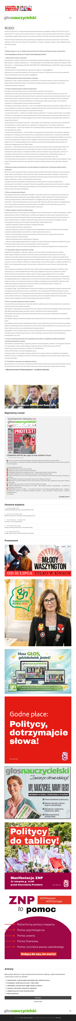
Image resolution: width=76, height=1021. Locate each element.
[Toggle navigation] (70, 1011)
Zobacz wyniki (38, 1001)
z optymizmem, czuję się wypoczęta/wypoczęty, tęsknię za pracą (28, 980)
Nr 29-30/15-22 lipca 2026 (14, 525)
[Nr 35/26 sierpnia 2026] (21, 436)
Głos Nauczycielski (26, 1018)
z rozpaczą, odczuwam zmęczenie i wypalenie (21, 988)
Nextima (58, 1018)
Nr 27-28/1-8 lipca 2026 (13, 531)
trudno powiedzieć (12, 993)
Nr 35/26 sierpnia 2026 (17, 457)
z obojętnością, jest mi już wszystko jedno (20, 991)
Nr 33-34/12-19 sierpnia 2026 (14, 514)
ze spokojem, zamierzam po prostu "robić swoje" (22, 983)
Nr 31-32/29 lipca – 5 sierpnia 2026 (16, 520)
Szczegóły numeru (64, 496)
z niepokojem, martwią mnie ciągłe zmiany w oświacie (24, 985)
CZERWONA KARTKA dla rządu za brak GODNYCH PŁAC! (28, 455)
